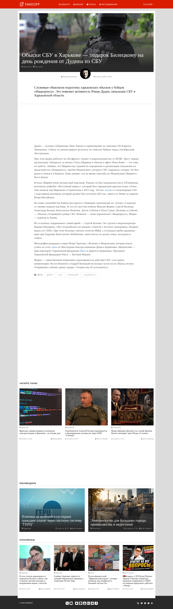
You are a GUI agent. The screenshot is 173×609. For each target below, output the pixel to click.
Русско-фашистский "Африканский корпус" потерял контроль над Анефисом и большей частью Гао (102, 579)
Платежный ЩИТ (148, 589)
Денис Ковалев (77, 528)
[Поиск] (138, 603)
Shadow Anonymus (70, 77)
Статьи (92, 4)
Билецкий (73, 275)
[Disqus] (86, 348)
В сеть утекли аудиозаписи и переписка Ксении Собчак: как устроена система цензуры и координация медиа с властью (33, 579)
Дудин (50, 275)
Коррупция (70, 427)
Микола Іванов (57, 439)
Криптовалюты (129, 573)
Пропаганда (117, 427)
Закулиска (27, 67)
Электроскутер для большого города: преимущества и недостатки (118, 522)
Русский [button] (147, 4)
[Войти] (151, 603)
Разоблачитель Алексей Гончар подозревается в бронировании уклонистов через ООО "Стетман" (86, 433)
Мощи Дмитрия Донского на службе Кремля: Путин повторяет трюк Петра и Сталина (131, 432)
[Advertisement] (86, 124)
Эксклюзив (39, 67)
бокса (83, 250)
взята (54, 247)
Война (92, 573)
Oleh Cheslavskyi (102, 439)
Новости (65, 4)
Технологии (96, 528)
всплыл (109, 189)
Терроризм (24, 427)
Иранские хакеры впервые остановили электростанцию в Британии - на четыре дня (39, 432)
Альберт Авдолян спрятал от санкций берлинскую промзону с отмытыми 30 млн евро (69, 578)
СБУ (60, 275)
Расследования (109, 4)
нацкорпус (90, 275)
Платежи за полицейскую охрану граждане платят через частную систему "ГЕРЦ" (52, 520)
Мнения (79, 4)
